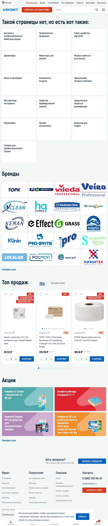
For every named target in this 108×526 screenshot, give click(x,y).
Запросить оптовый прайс (36, 9)
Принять (82, 516)
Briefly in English (62, 491)
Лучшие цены (58, 282)
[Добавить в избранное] (5, 294)
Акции (42, 2)
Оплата (79, 2)
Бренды (32, 497)
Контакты (101, 2)
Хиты (42, 282)
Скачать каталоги (62, 496)
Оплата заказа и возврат (38, 488)
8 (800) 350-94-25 (92, 478)
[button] (42, 328)
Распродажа (31, 2)
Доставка (90, 2)
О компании (53, 2)
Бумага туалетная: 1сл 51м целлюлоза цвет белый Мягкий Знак (18, 340)
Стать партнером (8, 488)
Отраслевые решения (38, 502)
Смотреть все (9, 269)
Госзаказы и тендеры (10, 493)
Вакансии (5, 483)
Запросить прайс (94, 490)
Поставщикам (67, 2)
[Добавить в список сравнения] (11, 294)
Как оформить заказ (37, 478)
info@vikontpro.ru (89, 483)
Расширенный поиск (64, 500)
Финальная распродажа (11, 502)
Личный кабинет (35, 493)
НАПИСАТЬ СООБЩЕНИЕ (92, 461)
